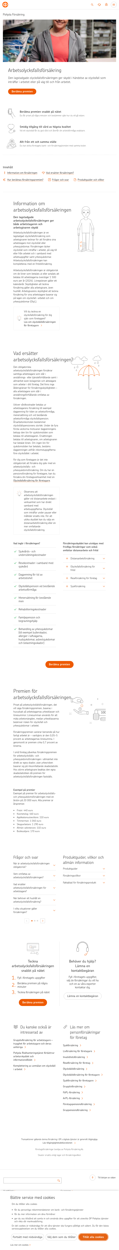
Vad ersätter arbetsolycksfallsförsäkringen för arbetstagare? (29, 888)
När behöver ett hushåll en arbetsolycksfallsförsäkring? (27, 900)
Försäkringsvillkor (72, 875)
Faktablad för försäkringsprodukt (79, 882)
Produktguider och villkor (91, 179)
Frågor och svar (60, 179)
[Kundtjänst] (99, 4)
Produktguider (70, 868)
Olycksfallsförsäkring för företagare (31, 480)
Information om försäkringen (22, 172)
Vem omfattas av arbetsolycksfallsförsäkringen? (28, 875)
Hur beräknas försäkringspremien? (25, 179)
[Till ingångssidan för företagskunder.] (5, 5)
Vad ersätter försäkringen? (60, 172)
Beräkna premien (59, 664)
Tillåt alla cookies (93, 1237)
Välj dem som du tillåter (61, 1237)
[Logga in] (106, 4)
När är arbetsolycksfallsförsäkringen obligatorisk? (31, 865)
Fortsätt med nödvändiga (27, 1237)
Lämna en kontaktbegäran (82, 996)
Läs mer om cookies (19, 1245)
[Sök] (92, 4)
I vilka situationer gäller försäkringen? (25, 910)
